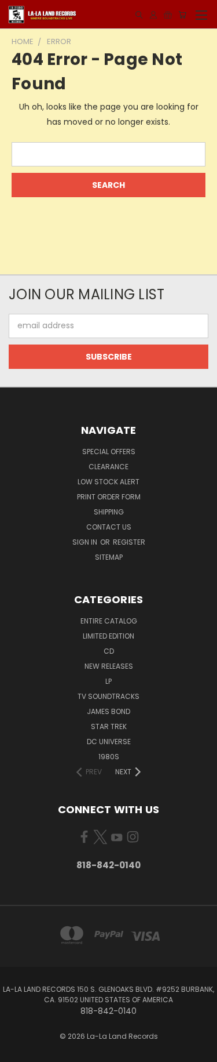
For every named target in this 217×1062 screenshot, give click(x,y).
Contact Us (108, 527)
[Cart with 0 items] (182, 15)
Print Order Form (109, 497)
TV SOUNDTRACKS (108, 696)
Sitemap (109, 557)
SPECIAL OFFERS (108, 451)
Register (129, 542)
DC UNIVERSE (109, 741)
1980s (108, 757)
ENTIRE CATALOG (108, 621)
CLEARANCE (108, 467)
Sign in (85, 542)
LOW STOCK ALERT (108, 482)
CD (109, 651)
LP (108, 681)
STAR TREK (109, 726)
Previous (18, 1050)
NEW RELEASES (108, 666)
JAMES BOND (108, 711)
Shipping (109, 512)
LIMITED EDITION (108, 636)
